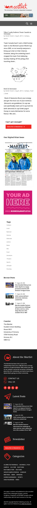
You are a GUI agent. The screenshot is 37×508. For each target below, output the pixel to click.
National (9, 232)
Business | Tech (25, 465)
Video (17, 479)
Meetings (7, 475)
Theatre (9, 259)
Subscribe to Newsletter (15, 127)
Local (8, 228)
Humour (23, 472)
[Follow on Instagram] (9, 387)
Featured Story (9, 470)
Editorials (9, 238)
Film (8, 249)
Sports (6, 38)
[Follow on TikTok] (16, 387)
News (8, 245)
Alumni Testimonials (11, 465)
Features (19, 470)
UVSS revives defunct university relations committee (21, 298)
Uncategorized (9, 479)
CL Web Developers (25, 504)
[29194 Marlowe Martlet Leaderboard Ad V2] (18, 17)
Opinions (19, 475)
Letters (9, 242)
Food (8, 252)
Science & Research (10, 477)
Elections (20, 467)
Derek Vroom (10, 36)
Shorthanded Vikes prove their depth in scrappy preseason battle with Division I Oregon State (23, 287)
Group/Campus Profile (11, 472)
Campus (26, 36)
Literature (9, 255)
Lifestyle (9, 265)
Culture (13, 467)
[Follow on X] (12, 387)
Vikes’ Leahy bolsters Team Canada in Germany (17, 33)
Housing (9, 269)
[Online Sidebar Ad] (18, 214)
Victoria (9, 235)
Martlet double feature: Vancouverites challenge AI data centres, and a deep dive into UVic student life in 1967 (22, 308)
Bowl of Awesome (10, 89)
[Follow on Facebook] (5, 387)
